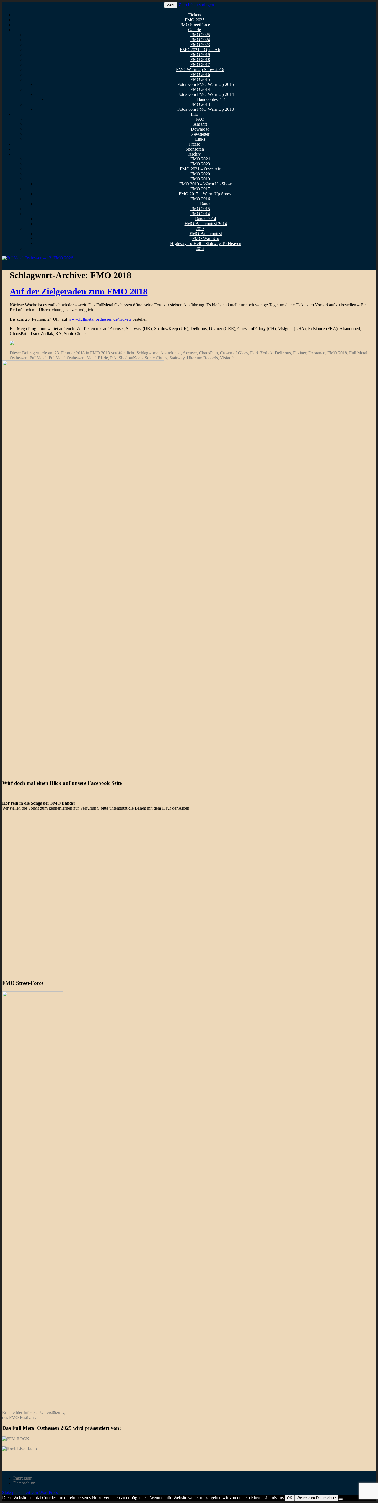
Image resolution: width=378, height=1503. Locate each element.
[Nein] (340, 1499)
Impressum (22, 1478)
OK (289, 1498)
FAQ (200, 119)
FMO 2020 (200, 174)
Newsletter (200, 134)
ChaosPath (208, 353)
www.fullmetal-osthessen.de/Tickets (99, 319)
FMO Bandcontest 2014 (206, 223)
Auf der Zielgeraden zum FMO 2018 (78, 291)
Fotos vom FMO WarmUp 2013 (205, 109)
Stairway (177, 358)
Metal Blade (97, 358)
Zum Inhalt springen (196, 4)
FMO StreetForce (194, 24)
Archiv (194, 154)
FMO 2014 (200, 89)
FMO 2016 (200, 74)
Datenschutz (24, 1483)
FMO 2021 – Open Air (200, 49)
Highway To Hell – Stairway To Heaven (205, 243)
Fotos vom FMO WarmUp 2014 (205, 94)
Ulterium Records (202, 358)
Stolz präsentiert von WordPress (30, 1492)
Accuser (190, 353)
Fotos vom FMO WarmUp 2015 (205, 84)
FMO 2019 (200, 54)
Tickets (194, 14)
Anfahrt (200, 124)
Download (200, 129)
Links (200, 139)
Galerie (194, 29)
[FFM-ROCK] (15, 1438)
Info (194, 114)
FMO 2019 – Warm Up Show (205, 183)
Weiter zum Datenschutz (316, 1498)
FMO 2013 (200, 104)
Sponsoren (194, 149)
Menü (170, 5)
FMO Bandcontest (206, 233)
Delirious (283, 353)
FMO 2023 (200, 44)
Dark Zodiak (261, 353)
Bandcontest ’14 (211, 99)
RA (113, 358)
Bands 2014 (205, 218)
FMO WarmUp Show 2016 (200, 69)
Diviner (299, 353)
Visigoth (227, 358)
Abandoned (170, 353)
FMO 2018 (200, 59)
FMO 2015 (200, 79)
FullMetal (38, 358)
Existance (316, 353)
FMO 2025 (194, 19)
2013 (200, 228)
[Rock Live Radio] (19, 1448)
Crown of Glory (234, 353)
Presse (194, 144)
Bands (205, 203)
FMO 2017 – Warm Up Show (205, 193)
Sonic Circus (156, 358)
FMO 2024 (200, 39)
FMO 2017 (200, 64)
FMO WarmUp (205, 238)
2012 (200, 248)
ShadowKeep (131, 358)
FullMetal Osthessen (66, 358)
